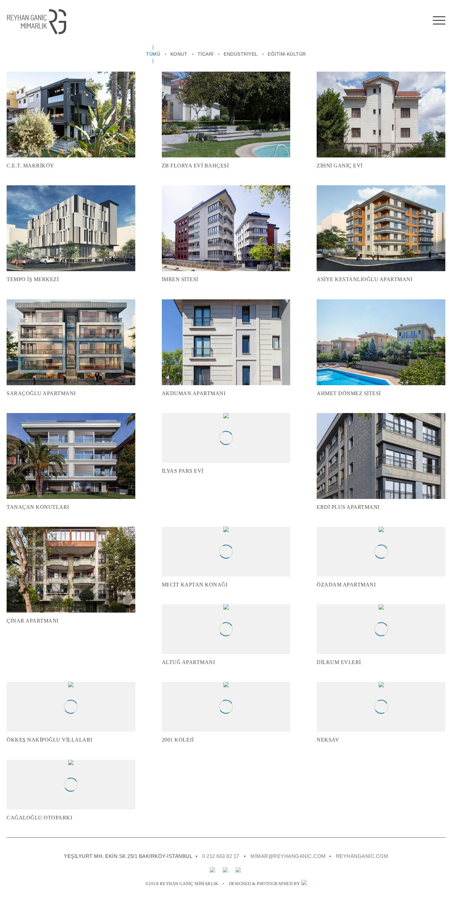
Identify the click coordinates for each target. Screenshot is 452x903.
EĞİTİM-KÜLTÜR (287, 54)
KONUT (179, 54)
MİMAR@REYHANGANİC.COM (288, 856)
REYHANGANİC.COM (362, 856)
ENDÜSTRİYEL (241, 54)
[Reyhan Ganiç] (188, 21)
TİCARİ (206, 54)
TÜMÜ (153, 54)
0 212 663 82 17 (220, 856)
